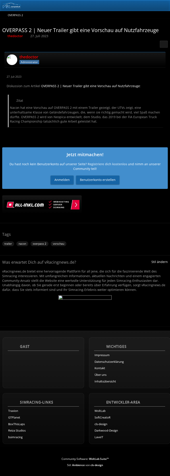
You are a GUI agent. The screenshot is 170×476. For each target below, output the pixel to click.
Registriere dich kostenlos (107, 164)
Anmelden (62, 180)
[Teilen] (164, 44)
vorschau (58, 244)
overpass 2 (39, 244)
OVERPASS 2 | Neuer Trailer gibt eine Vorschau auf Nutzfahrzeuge (90, 86)
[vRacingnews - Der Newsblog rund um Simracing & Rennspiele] (11, 5)
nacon (22, 244)
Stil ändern (159, 262)
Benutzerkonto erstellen (98, 180)
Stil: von (85, 465)
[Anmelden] (153, 5)
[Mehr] (160, 76)
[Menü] (164, 5)
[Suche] (142, 5)
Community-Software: (85, 459)
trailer (8, 244)
